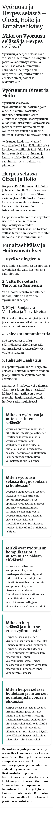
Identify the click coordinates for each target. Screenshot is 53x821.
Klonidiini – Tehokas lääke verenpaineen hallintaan (26, 785)
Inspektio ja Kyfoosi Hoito (21, 761)
